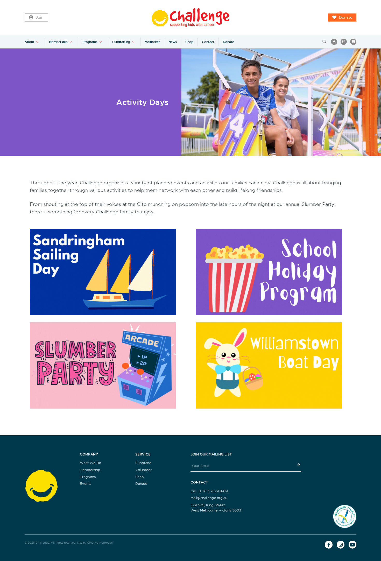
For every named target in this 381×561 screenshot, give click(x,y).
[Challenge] (190, 17)
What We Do (90, 463)
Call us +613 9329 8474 (209, 491)
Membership (58, 42)
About (29, 42)
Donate (345, 17)
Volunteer (152, 42)
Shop (189, 42)
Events (85, 483)
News (172, 42)
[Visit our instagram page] (344, 42)
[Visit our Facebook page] (334, 42)
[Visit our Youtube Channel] (352, 545)
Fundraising (121, 42)
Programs (89, 42)
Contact (208, 42)
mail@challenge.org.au (208, 498)
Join (40, 17)
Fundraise (143, 463)
